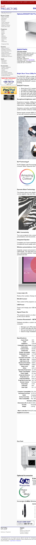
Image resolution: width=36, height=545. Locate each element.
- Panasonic (4, 37)
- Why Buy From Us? (6, 13)
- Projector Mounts (5, 75)
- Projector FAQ (5, 44)
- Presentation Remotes (7, 74)
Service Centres (24, 533)
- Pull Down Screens (6, 51)
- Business (3, 19)
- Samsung (3, 39)
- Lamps (3, 70)
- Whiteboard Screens (6, 56)
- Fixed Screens (5, 52)
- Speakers (3, 61)
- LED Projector (5, 24)
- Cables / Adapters (6, 67)
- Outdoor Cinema (5, 25)
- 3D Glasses (4, 71)
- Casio (3, 32)
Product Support (24, 532)
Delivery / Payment (6, 532)
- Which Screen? (5, 48)
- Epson (3, 33)
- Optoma (3, 36)
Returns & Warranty (25, 530)
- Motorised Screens (6, 53)
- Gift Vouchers (4, 68)
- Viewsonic (4, 41)
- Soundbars (4, 63)
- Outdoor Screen (5, 55)
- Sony (2, 40)
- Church (3, 21)
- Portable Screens (5, 49)
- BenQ (2, 30)
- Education (4, 18)
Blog (21, 529)
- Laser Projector (5, 22)
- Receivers (4, 60)
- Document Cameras (6, 72)
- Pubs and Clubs (5, 26)
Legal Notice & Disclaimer (15, 540)
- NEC (2, 34)
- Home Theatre (5, 17)
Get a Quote (4, 529)
